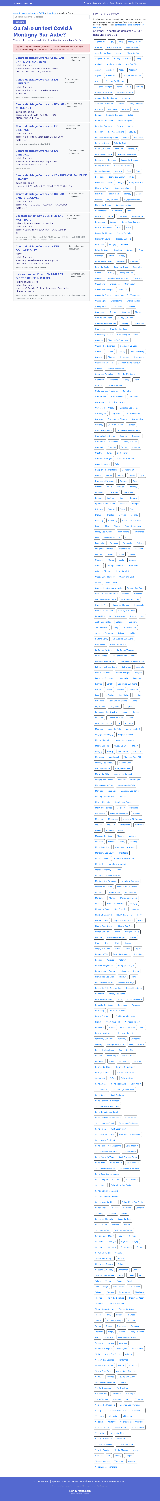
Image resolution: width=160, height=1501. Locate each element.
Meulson (111, 824)
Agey (111, 41)
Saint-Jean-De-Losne (128, 1123)
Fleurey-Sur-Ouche (112, 537)
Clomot (98, 385)
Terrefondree (124, 1292)
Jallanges (120, 622)
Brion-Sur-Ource (102, 250)
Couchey (99, 425)
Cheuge (111, 357)
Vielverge (130, 1393)
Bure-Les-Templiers (103, 261)
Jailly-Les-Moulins (103, 622)
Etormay (134, 515)
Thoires (98, 1298)
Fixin (107, 526)
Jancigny (133, 622)
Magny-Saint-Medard (124, 740)
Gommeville (111, 582)
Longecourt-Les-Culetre (106, 712)
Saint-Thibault (132, 1179)
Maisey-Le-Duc (120, 746)
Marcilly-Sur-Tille (102, 768)
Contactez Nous (42, 1481)
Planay (136, 971)
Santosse (112, 1213)
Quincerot (135, 1039)
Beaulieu (132, 132)
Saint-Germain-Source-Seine (108, 1117)
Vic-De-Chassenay (103, 1388)
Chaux (98, 351)
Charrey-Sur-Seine (125, 318)
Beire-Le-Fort (120, 143)
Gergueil (132, 560)
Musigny (133, 903)
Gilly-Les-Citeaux (103, 571)
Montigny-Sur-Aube (130, 881)
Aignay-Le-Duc (134, 41)
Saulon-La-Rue (123, 1219)
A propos (55, 1481)
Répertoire (97, 3)
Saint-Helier (130, 1117)
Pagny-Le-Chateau (121, 954)
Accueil (16, 13)
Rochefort (99, 1061)
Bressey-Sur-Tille (123, 239)
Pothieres (136, 1005)
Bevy (129, 171)
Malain (135, 746)
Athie (129, 87)
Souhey (136, 1270)
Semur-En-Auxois (103, 1253)
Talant (98, 1281)
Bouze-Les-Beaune (103, 227)
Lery (97, 695)
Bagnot (98, 115)
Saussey (115, 1224)
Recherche (19, 22)
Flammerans (123, 532)
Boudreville (117, 210)
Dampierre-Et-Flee (130, 470)
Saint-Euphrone (117, 1095)
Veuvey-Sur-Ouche (127, 1377)
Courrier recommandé (125, 3)
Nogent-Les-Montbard (123, 920)
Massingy (112, 791)
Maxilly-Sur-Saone (123, 802)
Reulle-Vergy (112, 1055)
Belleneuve (132, 149)
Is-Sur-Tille (100, 616)
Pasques (110, 960)
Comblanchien (117, 396)
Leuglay (137, 695)
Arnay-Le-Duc (112, 75)
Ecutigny (111, 498)
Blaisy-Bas (99, 194)
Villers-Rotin (100, 1433)
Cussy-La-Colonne (125, 458)
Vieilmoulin (116, 1393)
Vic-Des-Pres (122, 1388)
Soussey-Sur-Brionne (104, 1275)
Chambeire (100, 284)
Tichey (119, 1315)
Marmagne (135, 779)
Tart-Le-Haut (134, 1286)
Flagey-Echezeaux (133, 526)
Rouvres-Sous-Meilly (125, 1067)
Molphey (133, 841)
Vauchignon (122, 1348)
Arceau (98, 70)
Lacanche (140, 667)
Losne (136, 712)
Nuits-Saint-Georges (116, 937)
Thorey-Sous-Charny (104, 1309)
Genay (111, 560)
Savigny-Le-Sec (102, 1230)
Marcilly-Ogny (125, 763)
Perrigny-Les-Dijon (126, 965)
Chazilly (121, 351)
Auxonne (99, 109)
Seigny (135, 1241)
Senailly (118, 1253)
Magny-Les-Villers (126, 734)
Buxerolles (137, 267)
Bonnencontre (101, 210)
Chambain (137, 278)
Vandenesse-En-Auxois (128, 1337)
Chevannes (139, 357)
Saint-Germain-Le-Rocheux (107, 1106)
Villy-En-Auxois (102, 1450)
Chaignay (99, 278)
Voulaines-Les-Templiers (106, 1467)
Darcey (98, 475)
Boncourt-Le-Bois (123, 205)
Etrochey (99, 520)
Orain (117, 943)
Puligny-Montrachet (104, 1033)
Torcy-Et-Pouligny (115, 1320)
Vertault (98, 1377)
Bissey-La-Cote (136, 182)
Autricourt (126, 98)
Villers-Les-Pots (120, 1427)
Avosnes (125, 109)
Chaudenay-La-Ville (104, 334)
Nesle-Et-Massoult (103, 915)
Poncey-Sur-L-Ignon (104, 999)
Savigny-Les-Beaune (123, 1230)
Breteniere (99, 244)
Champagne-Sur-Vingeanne (127, 295)
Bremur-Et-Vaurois (103, 239)
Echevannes (113, 492)
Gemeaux (99, 560)
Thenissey (139, 1292)
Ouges (138, 948)
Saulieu (124, 1213)
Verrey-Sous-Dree (103, 1371)
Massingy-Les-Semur (130, 791)
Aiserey (98, 47)
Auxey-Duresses (135, 103)
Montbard (123, 853)
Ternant (110, 1292)
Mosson (98, 903)
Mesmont (99, 819)
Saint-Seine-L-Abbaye (129, 1168)
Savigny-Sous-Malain (104, 1236)
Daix (117, 464)
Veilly (97, 1354)
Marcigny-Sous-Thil (132, 757)
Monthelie (99, 864)
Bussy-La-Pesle (102, 267)
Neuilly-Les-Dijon (124, 915)
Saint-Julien (100, 1129)
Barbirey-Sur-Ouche (104, 120)
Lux (118, 723)
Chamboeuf (129, 284)
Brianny (124, 244)
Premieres (99, 1027)
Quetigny (122, 1039)
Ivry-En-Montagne (117, 616)
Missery (120, 836)
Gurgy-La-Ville (101, 605)
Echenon (99, 492)
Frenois (98, 554)
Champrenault (101, 306)
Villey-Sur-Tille (117, 1433)
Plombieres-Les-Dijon (104, 977)
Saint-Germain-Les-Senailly (107, 1112)
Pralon (98, 1022)
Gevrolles (133, 565)
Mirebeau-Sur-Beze (103, 836)
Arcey (121, 70)
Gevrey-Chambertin (116, 565)
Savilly (122, 1236)
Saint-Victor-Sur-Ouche (121, 1185)
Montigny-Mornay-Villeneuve (108, 870)
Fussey (132, 554)
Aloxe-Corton (133, 53)
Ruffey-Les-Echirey (125, 1072)
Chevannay (124, 357)
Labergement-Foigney (105, 661)
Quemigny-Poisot (125, 1033)
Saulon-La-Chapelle (104, 1219)
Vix (108, 1455)
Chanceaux (117, 306)
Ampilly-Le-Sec (102, 58)
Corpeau (99, 419)
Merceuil (136, 813)
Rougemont (124, 1061)
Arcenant (110, 70)
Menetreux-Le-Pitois (119, 813)
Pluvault (122, 977)
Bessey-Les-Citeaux (123, 165)
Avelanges (112, 109)
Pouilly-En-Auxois (117, 1010)
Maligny (98, 751)
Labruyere (126, 667)
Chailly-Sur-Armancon (118, 278)
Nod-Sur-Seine (101, 920)
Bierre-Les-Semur (117, 177)
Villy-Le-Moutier (121, 1450)
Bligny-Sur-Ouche (103, 205)
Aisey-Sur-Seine (114, 47)
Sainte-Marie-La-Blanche (106, 1202)
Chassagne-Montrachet (105, 323)
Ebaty (109, 487)
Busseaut (121, 261)
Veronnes (133, 1365)
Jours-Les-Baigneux (104, 633)
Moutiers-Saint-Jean (116, 903)
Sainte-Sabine (101, 1208)
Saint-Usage (100, 1185)
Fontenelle (127, 543)
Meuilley (98, 824)
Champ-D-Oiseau (103, 295)
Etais (132, 509)
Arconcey (133, 70)
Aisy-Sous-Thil (131, 47)
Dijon (142, 475)
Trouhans (135, 1326)
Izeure (133, 616)
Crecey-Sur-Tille (130, 441)
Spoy (121, 1275)
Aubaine (139, 87)
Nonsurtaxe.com (23, 3)
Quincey (98, 1044)
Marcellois (137, 751)
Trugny (111, 1331)
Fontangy (114, 543)
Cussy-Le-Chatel (102, 464)
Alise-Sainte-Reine (103, 53)
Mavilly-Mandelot (103, 802)
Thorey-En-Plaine (116, 1303)
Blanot (138, 194)
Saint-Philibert (129, 1151)
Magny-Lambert (133, 729)
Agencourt (100, 41)
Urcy (97, 1337)
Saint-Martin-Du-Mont (105, 1140)
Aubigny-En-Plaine (103, 92)
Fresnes (109, 554)
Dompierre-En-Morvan (105, 481)
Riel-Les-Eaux (128, 1055)
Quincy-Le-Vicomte (115, 1044)
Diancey (120, 475)
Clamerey (99, 379)
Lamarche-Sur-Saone (104, 678)
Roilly (111, 1061)
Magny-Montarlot (103, 740)
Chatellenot (100, 329)
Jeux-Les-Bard (101, 627)
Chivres (98, 368)
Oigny (97, 943)
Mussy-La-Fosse (102, 909)
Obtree (133, 937)
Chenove (99, 357)
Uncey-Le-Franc (137, 1331)
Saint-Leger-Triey (118, 1129)
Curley (109, 453)
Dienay (132, 475)
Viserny (136, 1450)
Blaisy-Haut (114, 194)
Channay (131, 306)
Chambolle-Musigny (104, 289)
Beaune (126, 137)
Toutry (98, 1326)
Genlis (121, 560)
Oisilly (107, 943)
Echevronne (128, 492)
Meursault (139, 824)
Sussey (131, 1275)
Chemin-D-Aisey (137, 351)
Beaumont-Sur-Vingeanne (106, 137)
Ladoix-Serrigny (123, 672)
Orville (127, 948)
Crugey (124, 447)
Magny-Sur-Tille (102, 746)
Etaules (110, 515)
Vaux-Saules (137, 1348)
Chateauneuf (138, 323)
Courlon (123, 436)
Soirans (121, 1264)
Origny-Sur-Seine (102, 948)
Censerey (99, 272)
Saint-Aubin (136, 1084)
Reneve (98, 1055)
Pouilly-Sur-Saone (103, 1016)
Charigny (113, 312)
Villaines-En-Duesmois (105, 1405)
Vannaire (99, 1343)
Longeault (129, 706)
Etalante (98, 515)
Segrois (124, 1241)
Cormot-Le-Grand (133, 413)
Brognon (130, 250)
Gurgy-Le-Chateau (121, 605)
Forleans (140, 543)
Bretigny (112, 244)
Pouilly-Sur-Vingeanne (125, 1016)
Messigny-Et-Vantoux (132, 819)
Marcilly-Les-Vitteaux (104, 763)
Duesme (98, 487)
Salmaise (127, 1208)
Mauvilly (124, 796)
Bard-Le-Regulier (124, 120)
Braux (128, 227)
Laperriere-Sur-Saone (127, 684)
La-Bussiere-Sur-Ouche (123, 639)
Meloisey (121, 808)
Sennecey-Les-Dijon (104, 1258)
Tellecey (98, 1292)
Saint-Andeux (127, 1078)
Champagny (100, 301)
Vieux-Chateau (101, 1399)
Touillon (131, 1320)
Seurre (121, 1258)
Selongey (99, 1247)
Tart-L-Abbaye (101, 1286)
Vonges (129, 1455)
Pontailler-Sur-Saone (104, 1005)
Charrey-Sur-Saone (103, 318)
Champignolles (133, 301)
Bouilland (99, 216)
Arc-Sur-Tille (131, 64)
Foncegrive (100, 543)
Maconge (129, 723)
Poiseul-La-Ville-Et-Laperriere (108, 988)
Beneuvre (99, 160)
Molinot (111, 841)
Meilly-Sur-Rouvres (103, 808)
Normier (98, 937)
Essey (122, 509)
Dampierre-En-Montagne (106, 470)
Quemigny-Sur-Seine (104, 1039)
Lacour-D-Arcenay (103, 672)
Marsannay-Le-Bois (126, 785)
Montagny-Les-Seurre (105, 853)
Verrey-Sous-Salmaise (126, 1371)
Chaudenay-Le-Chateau (127, 334)
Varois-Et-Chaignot (103, 1348)
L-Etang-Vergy (101, 639)
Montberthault (101, 858)
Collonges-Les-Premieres (106, 391)
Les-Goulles (109, 695)
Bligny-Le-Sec (113, 199)
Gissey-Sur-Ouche (127, 577)
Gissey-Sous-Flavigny (105, 577)
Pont (120, 999)
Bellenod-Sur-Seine (103, 154)
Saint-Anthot (100, 1084)
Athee (119, 87)
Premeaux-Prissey (132, 1022)
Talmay (108, 1281)
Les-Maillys (124, 695)
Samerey (140, 1208)
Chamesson (123, 289)
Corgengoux (100, 413)
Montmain (99, 892)
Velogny (128, 1354)
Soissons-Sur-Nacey (104, 1270)
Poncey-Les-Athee (117, 993)
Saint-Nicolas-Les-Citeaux (107, 1151)
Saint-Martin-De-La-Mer (129, 1134)
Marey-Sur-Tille (102, 774)
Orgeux (128, 943)
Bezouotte (99, 177)
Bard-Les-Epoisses (103, 126)
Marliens (122, 779)
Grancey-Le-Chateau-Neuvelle (108, 588)
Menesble (133, 808)
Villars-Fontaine (137, 1410)
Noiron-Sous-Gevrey (104, 926)
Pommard (99, 993)
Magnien (99, 729)
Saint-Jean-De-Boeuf (104, 1123)
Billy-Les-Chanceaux (104, 182)
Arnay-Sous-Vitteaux (132, 75)
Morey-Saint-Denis (128, 898)
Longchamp (115, 706)
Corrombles (137, 419)
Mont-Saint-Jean (102, 847)
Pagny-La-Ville (101, 954)
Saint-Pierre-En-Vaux (104, 1157)
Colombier (127, 391)
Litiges (105, 3)
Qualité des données (90, 1481)
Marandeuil (123, 751)
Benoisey (112, 160)
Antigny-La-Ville (114, 64)
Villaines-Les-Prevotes (130, 1405)
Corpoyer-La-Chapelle (117, 419)
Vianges (123, 1382)
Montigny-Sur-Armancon (106, 881)
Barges (120, 126)
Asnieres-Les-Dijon (103, 87)
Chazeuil (109, 351)
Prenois (112, 1027)
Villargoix (99, 1410)
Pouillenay (99, 1010)
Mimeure (109, 830)
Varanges (123, 1343)
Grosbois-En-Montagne (105, 599)
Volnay (118, 1455)
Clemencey (113, 379)
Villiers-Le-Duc (123, 1439)
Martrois (99, 791)
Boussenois (100, 222)
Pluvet (133, 977)
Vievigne (117, 1399)
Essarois (111, 509)
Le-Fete (109, 689)
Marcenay (99, 757)
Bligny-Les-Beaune (132, 199)
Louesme (99, 717)
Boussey (113, 222)
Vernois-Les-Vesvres (104, 1365)
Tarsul (129, 1281)
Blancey (127, 194)
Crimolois (112, 447)
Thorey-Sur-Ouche (127, 1309)
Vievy (128, 1399)
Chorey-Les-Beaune (115, 368)
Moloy (122, 841)
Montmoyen (130, 892)
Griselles (138, 594)
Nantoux (135, 909)
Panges (98, 960)
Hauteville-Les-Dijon (104, 610)
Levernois (99, 701)
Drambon (124, 481)
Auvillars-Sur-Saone (104, 103)
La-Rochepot (101, 656)
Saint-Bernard (101, 1089)
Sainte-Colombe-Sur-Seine (107, 1196)
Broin (141, 250)
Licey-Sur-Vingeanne (118, 701)
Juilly (132, 633)
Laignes (138, 672)
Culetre (98, 453)
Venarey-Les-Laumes (104, 1360)
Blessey (98, 199)
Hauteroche (139, 605)
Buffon (111, 256)
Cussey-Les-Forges (103, 458)
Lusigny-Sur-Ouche (103, 723)
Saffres (113, 1078)
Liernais (135, 701)
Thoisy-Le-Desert (136, 1298)
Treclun (109, 1326)
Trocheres (121, 1326)
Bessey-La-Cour (102, 165)
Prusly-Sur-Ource (127, 1027)
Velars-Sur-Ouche (112, 1354)
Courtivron (136, 436)
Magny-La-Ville (114, 729)
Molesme (99, 841)
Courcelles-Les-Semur (105, 436)
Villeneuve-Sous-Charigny (131, 1422)
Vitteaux (99, 1455)
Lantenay (137, 678)
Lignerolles (100, 706)
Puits (142, 1027)
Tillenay (98, 1320)
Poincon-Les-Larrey (104, 982)
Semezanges (126, 1247)
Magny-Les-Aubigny (104, 734)
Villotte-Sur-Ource (125, 1444)
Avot (136, 109)
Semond (140, 1247)
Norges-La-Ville (132, 932)
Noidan (141, 920)
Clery (136, 379)
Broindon (99, 256)
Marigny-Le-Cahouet (122, 774)
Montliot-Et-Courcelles (127, 886)
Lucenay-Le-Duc (115, 717)
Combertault (100, 396)
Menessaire (100, 813)
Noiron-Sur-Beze (125, 926)
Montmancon (114, 892)
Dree (135, 481)
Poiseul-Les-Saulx (134, 988)
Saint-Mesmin (132, 1146)
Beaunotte (138, 137)
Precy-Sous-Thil (113, 1022)
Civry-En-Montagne (126, 374)
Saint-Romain (116, 1162)
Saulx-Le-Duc (101, 1224)
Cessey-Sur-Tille (126, 272)
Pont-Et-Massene (134, 999)
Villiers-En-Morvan (103, 1439)
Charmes (126, 312)
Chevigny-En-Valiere (104, 363)
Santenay (99, 1213)
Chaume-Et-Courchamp (118, 340)
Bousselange (137, 216)
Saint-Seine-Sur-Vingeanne (107, 1174)
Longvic (124, 712)
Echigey (98, 498)
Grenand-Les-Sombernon (106, 594)
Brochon (118, 250)
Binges (121, 182)
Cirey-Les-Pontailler (104, 374)
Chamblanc (115, 284)
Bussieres (134, 261)
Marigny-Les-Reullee (104, 779)
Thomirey (99, 1303)
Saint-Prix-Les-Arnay (128, 1157)
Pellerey (122, 960)
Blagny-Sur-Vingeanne (124, 188)
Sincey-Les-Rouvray (104, 1264)
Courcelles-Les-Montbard (128, 430)
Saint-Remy (100, 1162)
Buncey (122, 256)
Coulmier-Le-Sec (115, 425)
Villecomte (127, 1416)
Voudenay (118, 1461)
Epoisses (123, 503)
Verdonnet (123, 1360)
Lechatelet (133, 689)
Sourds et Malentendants (114, 1481)
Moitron (132, 836)
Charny (138, 312)
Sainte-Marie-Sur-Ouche (132, 1202)
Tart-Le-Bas (118, 1286)
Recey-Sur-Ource (136, 1044)
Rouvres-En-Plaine (103, 1067)
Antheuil (98, 64)
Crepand (99, 447)
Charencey (100, 312)
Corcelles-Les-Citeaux (105, 408)
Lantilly (110, 684)
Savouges (111, 1241)
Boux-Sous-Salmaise (131, 222)
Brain (119, 227)
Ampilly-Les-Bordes (122, 58)
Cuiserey (136, 447)
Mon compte (141, 3)
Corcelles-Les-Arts (116, 402)
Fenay (97, 526)
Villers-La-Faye (102, 1427)
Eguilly (122, 498)
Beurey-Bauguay (102, 171)
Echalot (120, 487)
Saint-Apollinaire (118, 1084)
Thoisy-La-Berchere (115, 1298)
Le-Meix (120, 689)
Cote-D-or (51, 13)
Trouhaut (99, 1331)
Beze (138, 171)
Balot (130, 115)
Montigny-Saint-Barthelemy (107, 875)
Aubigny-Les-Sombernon (106, 98)
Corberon (99, 402)
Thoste (98, 1315)
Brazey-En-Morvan (103, 233)
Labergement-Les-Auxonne (131, 661)
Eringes (135, 503)
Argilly (98, 75)
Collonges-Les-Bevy (116, 385)
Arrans (98, 81)
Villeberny (99, 1416)
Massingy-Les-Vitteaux (105, 796)
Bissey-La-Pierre (102, 188)
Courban (131, 425)
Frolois (121, 554)
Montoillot (99, 898)
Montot (112, 898)
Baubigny (99, 132)
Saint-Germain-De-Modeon (107, 1101)
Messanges (113, 819)
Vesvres (110, 1377)
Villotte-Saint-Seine (103, 1444)
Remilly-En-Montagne (104, 1050)
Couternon (100, 441)
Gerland (98, 565)
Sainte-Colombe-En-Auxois (107, 1191)
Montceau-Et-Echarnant (123, 858)
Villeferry (111, 1422)
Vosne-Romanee (102, 1461)
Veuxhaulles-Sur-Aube (105, 1382)
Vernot (121, 1365)
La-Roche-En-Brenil (103, 650)
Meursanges (124, 824)
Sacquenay (100, 1078)
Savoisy (132, 1236)
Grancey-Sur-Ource (135, 588)
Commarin (133, 396)
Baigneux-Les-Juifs (114, 115)
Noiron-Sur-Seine (102, 932)
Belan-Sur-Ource (102, 149)
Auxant (120, 103)
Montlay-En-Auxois (103, 886)
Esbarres (99, 509)
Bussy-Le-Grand (121, 267)
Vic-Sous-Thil (101, 1393)
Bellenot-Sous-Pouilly (126, 154)
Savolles (99, 1241)
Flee (97, 537)
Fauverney (112, 520)
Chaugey (99, 340)
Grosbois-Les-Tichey (130, 599)
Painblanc (138, 954)
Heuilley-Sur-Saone (126, 610)
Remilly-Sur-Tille (126, 1050)
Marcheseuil (114, 757)
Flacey (117, 526)
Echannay (133, 487)
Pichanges (123, 971)
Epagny (133, 498)
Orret (117, 948)
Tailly (141, 1275)
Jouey (115, 627)
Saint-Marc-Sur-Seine (104, 1134)
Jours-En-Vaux (129, 627)
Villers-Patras (138, 1427)
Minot (120, 830)
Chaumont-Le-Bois (128, 346)
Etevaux (122, 515)
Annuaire (87, 3)
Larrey (98, 689)
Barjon (130, 126)
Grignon (125, 594)
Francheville (124, 548)
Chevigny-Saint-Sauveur (129, 363)
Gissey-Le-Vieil (122, 571)
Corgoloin (115, 413)
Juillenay (121, 633)
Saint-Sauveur (133, 1162)
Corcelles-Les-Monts (129, 408)
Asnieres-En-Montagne (116, 81)
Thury (108, 1315)
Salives (115, 1208)
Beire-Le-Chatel (102, 143)
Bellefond (119, 149)
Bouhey (130, 210)
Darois (109, 475)
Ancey (138, 58)
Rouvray (137, 1061)
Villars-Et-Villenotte (117, 1410)
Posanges (122, 1005)
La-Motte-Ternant (118, 644)
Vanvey (111, 1343)
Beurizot (118, 171)
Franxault (139, 548)
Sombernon (123, 1270)
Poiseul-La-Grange (125, 982)
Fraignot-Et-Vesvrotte (105, 548)
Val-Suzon (108, 1337)
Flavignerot (139, 532)
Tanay (119, 1281)
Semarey (112, 1247)
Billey (131, 177)
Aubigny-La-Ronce (124, 92)
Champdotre (116, 301)
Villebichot (113, 1416)
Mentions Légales (70, 1481)
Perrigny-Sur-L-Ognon (105, 971)
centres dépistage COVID (33, 13)
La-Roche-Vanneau (125, 650)
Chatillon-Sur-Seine (118, 329)
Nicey (138, 915)
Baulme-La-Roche (116, 132)
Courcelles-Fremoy (103, 430)
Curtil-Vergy (122, 453)
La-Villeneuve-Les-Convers (123, 656)
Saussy (127, 1224)
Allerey (119, 53)
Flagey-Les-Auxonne (104, 532)
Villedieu (99, 1422)
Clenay (126, 379)
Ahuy (121, 41)
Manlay (110, 751)
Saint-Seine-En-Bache (105, 1168)
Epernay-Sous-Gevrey (105, 503)
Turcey (122, 1331)
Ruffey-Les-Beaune (103, 1072)
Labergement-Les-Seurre (106, 667)
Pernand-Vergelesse (104, 965)
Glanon (98, 582)
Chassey (124, 323)
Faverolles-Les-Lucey (131, 520)
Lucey (130, 717)
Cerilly (111, 272)
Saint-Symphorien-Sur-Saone (108, 1179)
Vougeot (132, 1461)
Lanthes (98, 684)
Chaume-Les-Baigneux (105, 346)
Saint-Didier (100, 1095)
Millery (98, 830)
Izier (142, 616)
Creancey (113, 441)
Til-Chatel (131, 1315)
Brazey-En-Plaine (124, 233)
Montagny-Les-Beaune (125, 847)
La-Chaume (100, 644)
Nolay (117, 932)
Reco (112, 3)
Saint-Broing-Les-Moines (123, 1089)
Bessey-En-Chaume (129, 160)
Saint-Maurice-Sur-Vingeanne (108, 1146)
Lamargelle (123, 678)
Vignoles (139, 1399)
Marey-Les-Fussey (123, 768)
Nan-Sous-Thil (120, 909)
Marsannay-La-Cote (104, 785)
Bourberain (122, 216)
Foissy (127, 537)
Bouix (110, 216)
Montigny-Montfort (117, 864)
